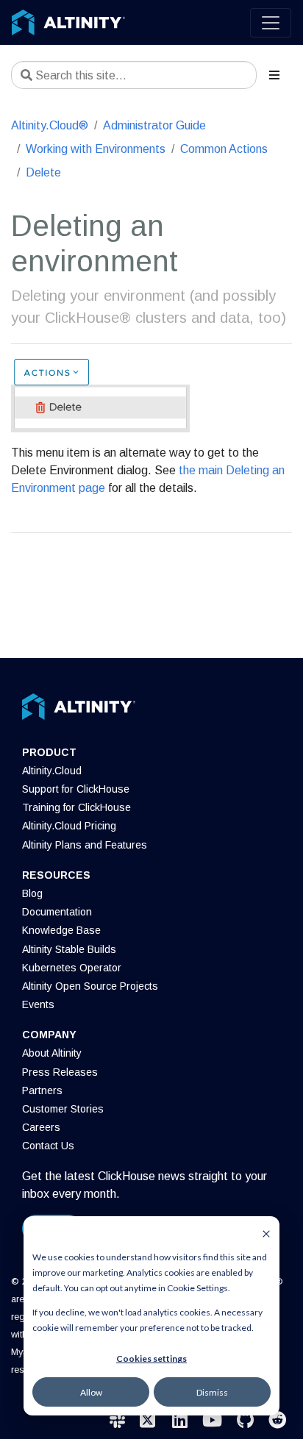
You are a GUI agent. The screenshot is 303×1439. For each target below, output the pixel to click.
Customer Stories (63, 1109)
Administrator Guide (154, 125)
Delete (43, 172)
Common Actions (224, 149)
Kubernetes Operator (71, 968)
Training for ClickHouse (76, 807)
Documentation (57, 912)
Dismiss (212, 1392)
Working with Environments (95, 149)
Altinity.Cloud (52, 770)
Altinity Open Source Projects (90, 986)
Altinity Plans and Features (84, 845)
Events (38, 1004)
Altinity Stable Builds (69, 949)
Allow (91, 1392)
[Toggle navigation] (270, 23)
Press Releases (60, 1072)
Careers (41, 1127)
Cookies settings (151, 1358)
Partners (42, 1090)
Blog (32, 893)
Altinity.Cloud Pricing (69, 826)
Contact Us (48, 1145)
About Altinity (52, 1053)
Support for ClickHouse (75, 789)
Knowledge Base (61, 930)
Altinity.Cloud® (49, 125)
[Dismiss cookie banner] (266, 1232)
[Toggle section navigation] (274, 75)
